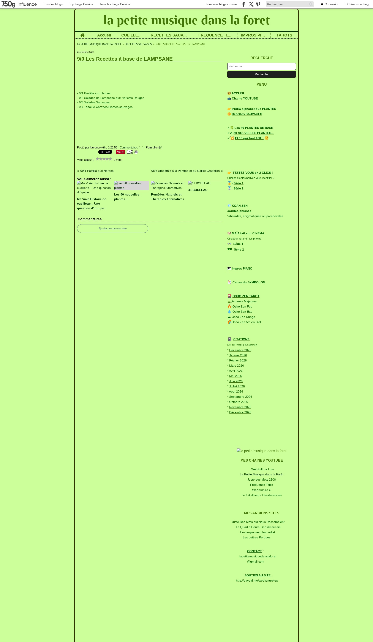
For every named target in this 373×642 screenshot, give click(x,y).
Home (82, 34)
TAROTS (284, 35)
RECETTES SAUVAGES (170, 35)
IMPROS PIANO (254, 35)
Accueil (104, 35)
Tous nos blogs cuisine (221, 4)
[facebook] (244, 4)
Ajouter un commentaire (113, 228)
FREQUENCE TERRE (215, 35)
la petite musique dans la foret (99, 44)
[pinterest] (258, 4)
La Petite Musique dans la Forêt (261, 474)
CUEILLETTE (132, 35)
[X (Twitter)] (251, 4)
